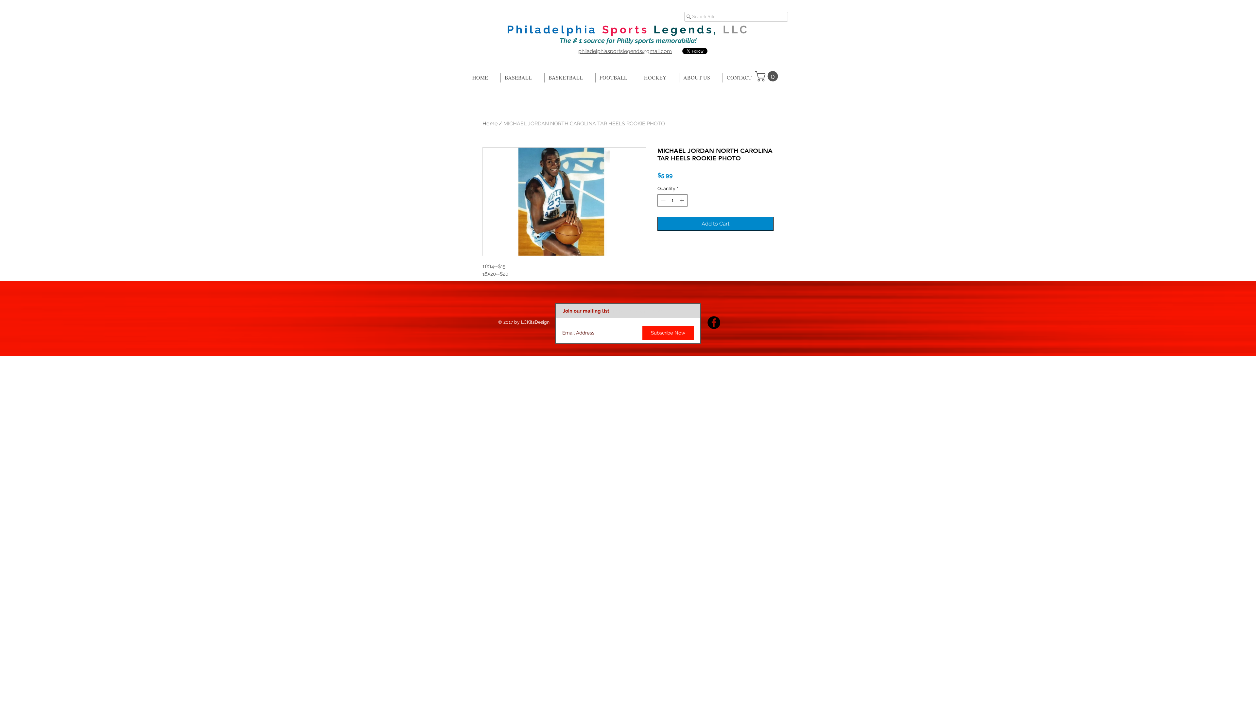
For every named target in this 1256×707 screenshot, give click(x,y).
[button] (767, 76)
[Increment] (682, 200)
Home (489, 123)
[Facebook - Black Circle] (713, 322)
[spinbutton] (672, 200)
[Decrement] (662, 200)
